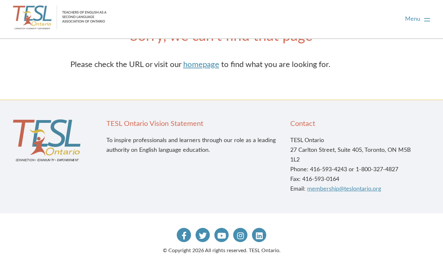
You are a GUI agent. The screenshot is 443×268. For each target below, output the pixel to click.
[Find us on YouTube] (221, 235)
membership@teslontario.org (344, 189)
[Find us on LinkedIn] (259, 235)
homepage (201, 65)
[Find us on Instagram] (240, 235)
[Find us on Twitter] (203, 235)
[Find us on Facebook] (184, 235)
